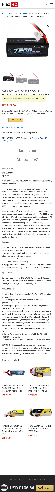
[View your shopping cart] (46, 4)
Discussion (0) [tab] (27, 160)
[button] (48, 25)
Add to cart (15, 120)
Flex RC (21, 479)
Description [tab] (27, 151)
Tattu (11, 141)
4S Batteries (22, 13)
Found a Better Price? (12, 127)
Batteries (12, 13)
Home (4, 13)
